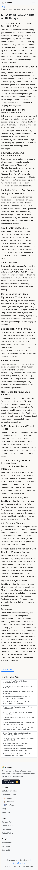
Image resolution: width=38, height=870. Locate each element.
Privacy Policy (7, 822)
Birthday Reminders (9, 791)
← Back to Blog (8, 670)
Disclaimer (6, 846)
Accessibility (7, 843)
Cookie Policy (7, 829)
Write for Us (6, 812)
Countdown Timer (9, 795)
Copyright (6, 850)
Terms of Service (8, 826)
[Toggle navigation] (33, 2)
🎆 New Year (9, 805)
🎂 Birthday (8, 798)
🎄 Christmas (9, 802)
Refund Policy (7, 833)
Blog (3, 7)
